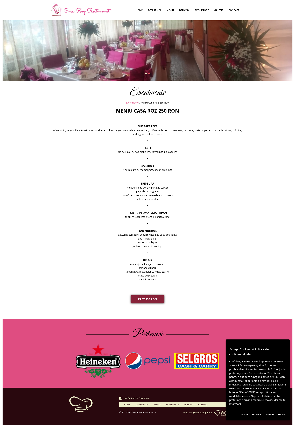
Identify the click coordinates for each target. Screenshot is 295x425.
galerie (218, 10)
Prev (7, 50)
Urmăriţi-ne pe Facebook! (136, 398)
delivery (184, 10)
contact (234, 10)
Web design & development (197, 412)
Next (288, 50)
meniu (170, 10)
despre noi (154, 10)
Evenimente (132, 102)
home (139, 10)
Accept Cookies (251, 414)
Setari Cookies (275, 414)
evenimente (202, 10)
